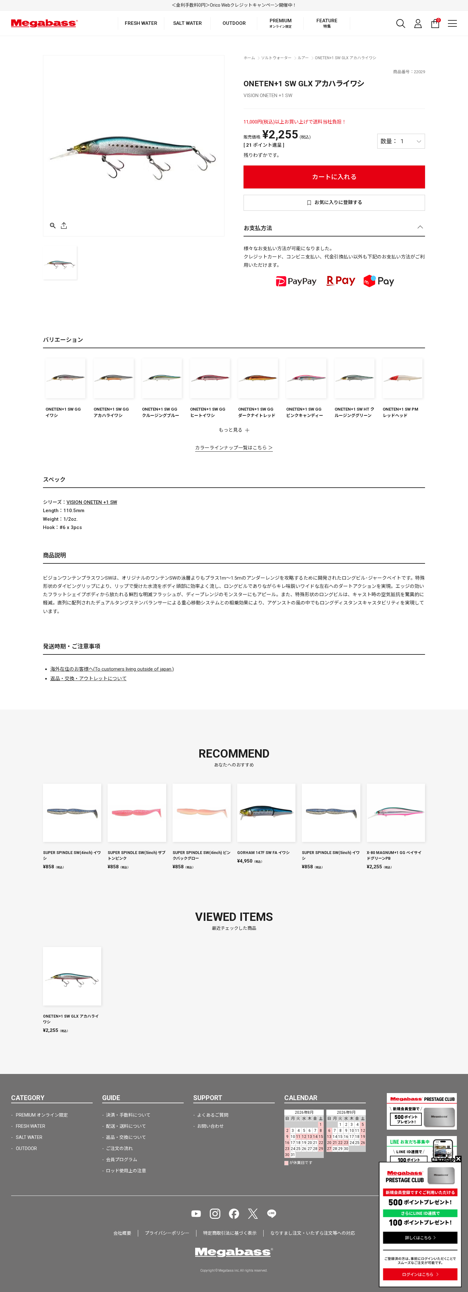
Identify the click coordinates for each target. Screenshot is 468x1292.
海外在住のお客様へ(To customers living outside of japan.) (112, 669)
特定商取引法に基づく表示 (230, 1233)
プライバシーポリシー (167, 1233)
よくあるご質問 (212, 1115)
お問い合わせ (210, 1126)
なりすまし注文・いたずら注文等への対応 (312, 1233)
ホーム (249, 58)
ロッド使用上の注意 (126, 1170)
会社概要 (122, 1233)
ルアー (303, 58)
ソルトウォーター (276, 58)
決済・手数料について (128, 1115)
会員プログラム (121, 1159)
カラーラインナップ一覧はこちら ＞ (234, 448)
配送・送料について (126, 1126)
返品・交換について (126, 1137)
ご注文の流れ (119, 1148)
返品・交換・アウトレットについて (88, 678)
